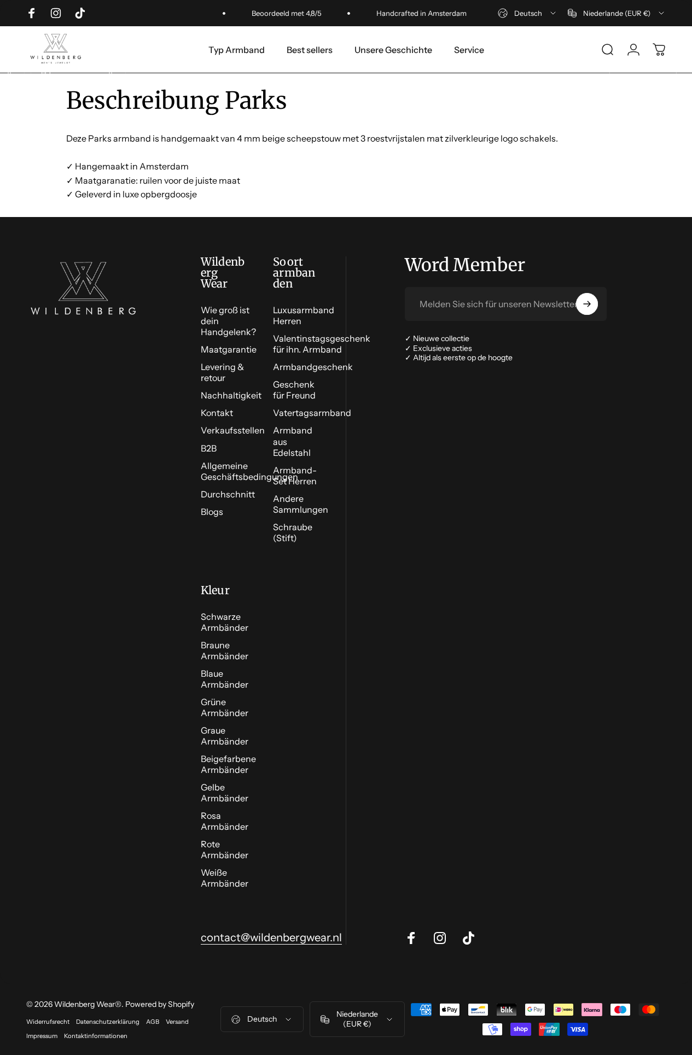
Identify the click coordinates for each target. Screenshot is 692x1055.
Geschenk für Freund (294, 390)
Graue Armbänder (224, 736)
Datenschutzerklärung (107, 1021)
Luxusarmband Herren (303, 315)
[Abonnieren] (587, 304)
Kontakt (217, 412)
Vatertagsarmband (312, 412)
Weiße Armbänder (224, 878)
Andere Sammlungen (300, 504)
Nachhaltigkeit (231, 395)
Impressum (41, 1036)
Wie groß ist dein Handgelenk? (228, 320)
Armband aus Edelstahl (292, 441)
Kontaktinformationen (95, 1036)
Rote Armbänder (224, 849)
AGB (152, 1021)
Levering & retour (222, 372)
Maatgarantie (229, 349)
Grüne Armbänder (224, 707)
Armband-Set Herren (295, 476)
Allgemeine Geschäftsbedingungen (249, 471)
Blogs (212, 511)
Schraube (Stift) (292, 532)
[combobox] (527, 13)
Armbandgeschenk (313, 366)
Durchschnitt (228, 494)
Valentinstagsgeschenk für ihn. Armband (321, 344)
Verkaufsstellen (233, 430)
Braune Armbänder (224, 650)
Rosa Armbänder (224, 821)
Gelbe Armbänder (224, 793)
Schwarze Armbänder (224, 622)
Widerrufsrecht (47, 1021)
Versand (177, 1021)
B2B (209, 448)
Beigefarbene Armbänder (228, 764)
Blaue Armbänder (224, 679)
